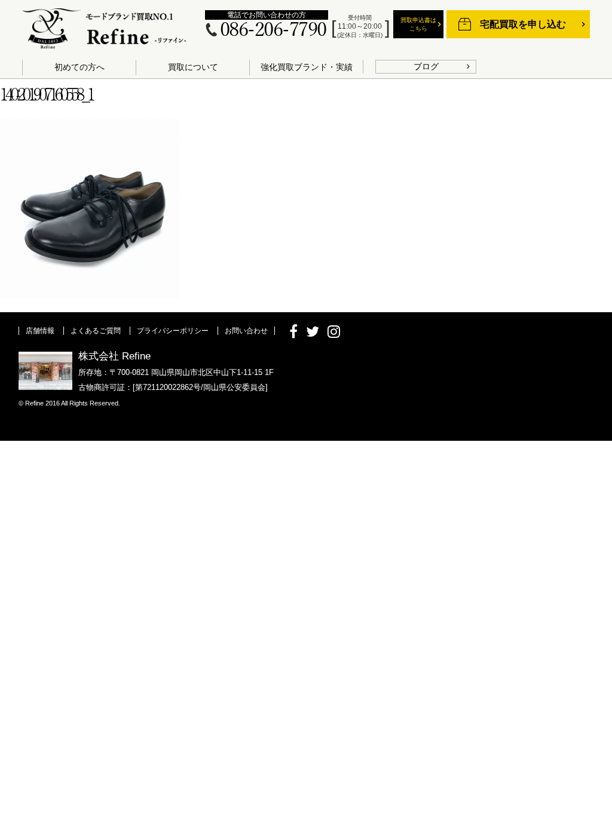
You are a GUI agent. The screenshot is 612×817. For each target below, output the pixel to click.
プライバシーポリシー (173, 331)
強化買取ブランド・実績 (307, 67)
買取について (193, 67)
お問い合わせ (246, 331)
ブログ (426, 66)
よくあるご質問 (96, 331)
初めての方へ (79, 67)
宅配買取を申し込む (523, 24)
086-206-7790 (273, 30)
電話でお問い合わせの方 (266, 15)
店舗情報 (40, 331)
